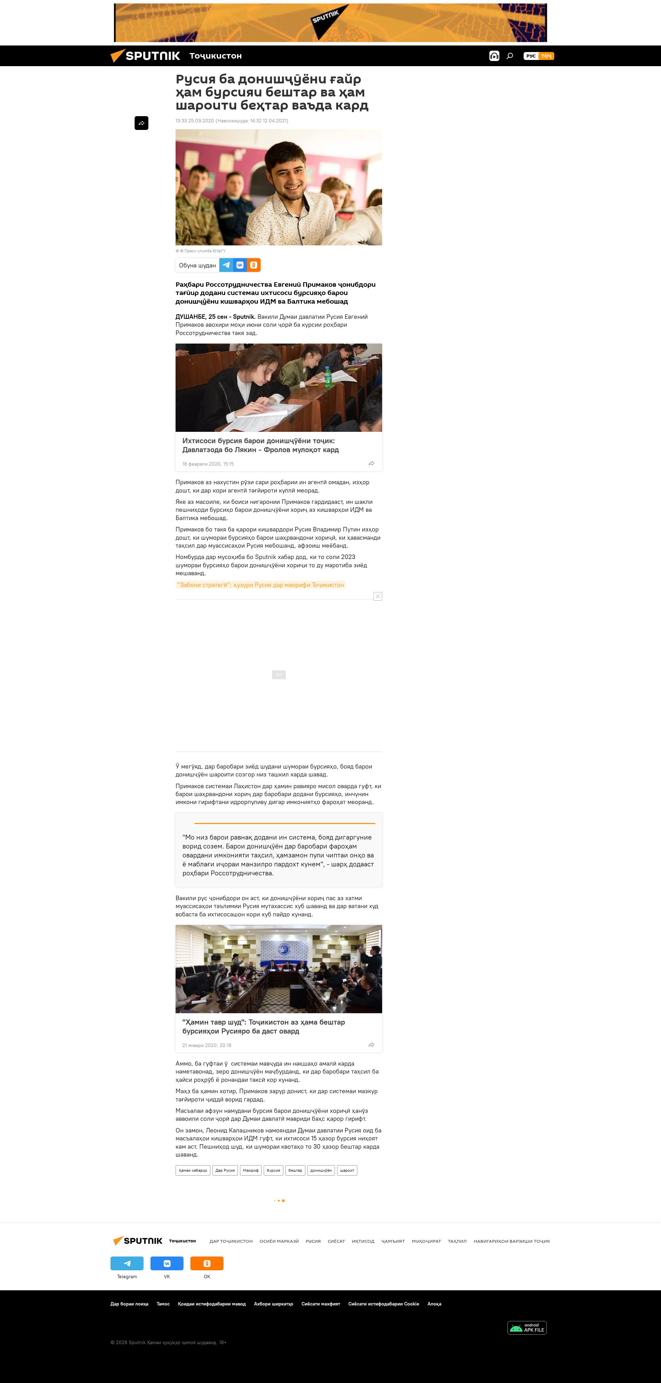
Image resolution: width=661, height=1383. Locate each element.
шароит (347, 1170)
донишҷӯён (321, 1170)
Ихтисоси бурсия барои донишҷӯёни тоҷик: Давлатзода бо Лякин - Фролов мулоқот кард (260, 445)
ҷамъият (393, 1241)
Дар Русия (225, 1170)
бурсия (273, 1170)
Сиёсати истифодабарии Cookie (383, 1304)
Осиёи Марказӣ (279, 1241)
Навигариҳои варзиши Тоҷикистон (520, 1241)
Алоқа (434, 1304)
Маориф (251, 1170)
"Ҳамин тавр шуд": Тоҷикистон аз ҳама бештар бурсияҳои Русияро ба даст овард (263, 1026)
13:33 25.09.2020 (195, 121)
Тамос (163, 1304)
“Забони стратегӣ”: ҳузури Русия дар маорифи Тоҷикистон (260, 585)
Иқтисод (363, 1241)
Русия (313, 1241)
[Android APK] (527, 1328)
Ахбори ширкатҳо (273, 1304)
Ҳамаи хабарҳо (193, 1170)
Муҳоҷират (426, 1241)
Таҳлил (457, 1241)
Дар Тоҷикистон (231, 1241)
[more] (371, 463)
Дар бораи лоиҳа (129, 1304)
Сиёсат (336, 1241)
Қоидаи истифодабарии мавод (212, 1304)
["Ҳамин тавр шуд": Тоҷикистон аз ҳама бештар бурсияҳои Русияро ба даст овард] (279, 969)
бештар (295, 1170)
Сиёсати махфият (321, 1304)
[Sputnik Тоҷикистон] (148, 64)
